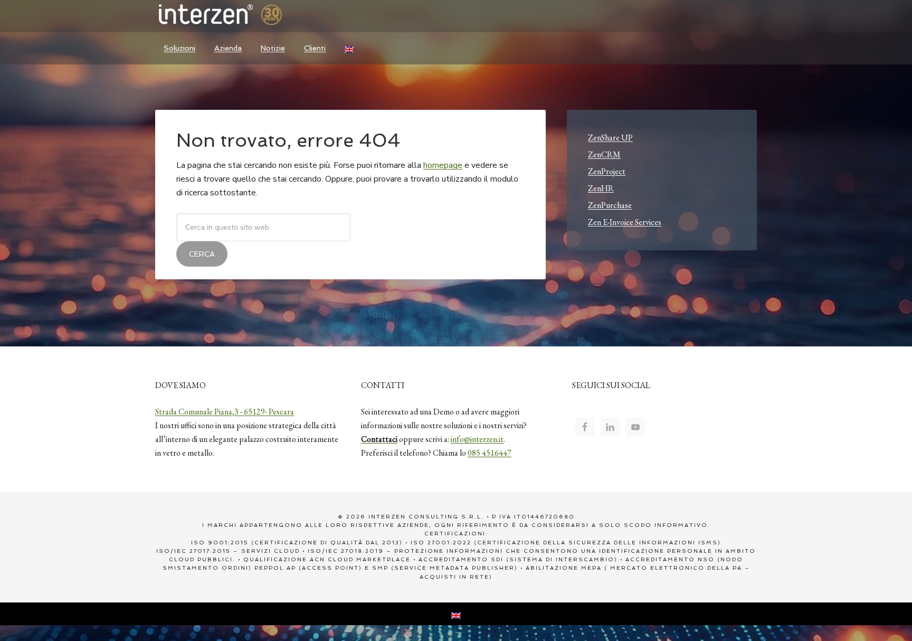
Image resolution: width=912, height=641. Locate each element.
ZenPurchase (610, 205)
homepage (442, 165)
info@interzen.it (477, 439)
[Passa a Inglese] (349, 48)
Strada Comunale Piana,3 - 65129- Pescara (224, 411)
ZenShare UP (610, 137)
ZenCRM (604, 154)
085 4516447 (489, 452)
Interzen (234, 16)
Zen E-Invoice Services (624, 222)
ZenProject (606, 171)
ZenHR (601, 188)
